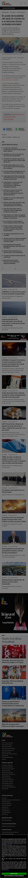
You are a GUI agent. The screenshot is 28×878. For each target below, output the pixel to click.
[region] (14, 856)
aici (8, 852)
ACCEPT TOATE (14, 873)
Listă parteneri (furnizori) (5, 870)
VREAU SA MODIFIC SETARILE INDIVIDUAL (14, 875)
